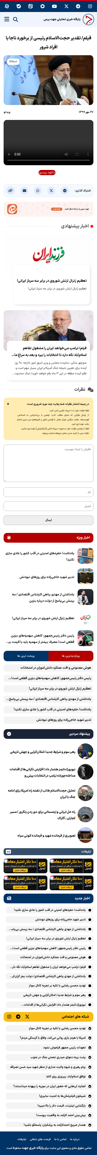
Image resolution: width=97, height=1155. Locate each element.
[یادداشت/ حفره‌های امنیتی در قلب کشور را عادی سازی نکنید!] (85, 557)
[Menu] (7, 19)
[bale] (19, 6)
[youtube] (54, 6)
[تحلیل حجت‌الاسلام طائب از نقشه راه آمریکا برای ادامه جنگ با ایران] (85, 794)
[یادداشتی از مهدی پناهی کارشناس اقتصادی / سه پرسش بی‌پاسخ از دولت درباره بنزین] (85, 598)
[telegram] (78, 6)
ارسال (48, 520)
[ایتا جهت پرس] (48, 210)
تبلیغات (21, 1139)
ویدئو (7, 112)
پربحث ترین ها (26, 656)
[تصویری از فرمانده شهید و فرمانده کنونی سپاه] (85, 836)
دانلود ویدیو (47, 172)
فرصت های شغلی (40, 1139)
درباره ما (75, 1139)
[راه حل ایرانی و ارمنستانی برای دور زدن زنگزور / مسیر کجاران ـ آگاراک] (85, 815)
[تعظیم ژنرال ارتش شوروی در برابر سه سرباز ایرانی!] (85, 618)
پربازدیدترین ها (71, 656)
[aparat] (7, 6)
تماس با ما (60, 1139)
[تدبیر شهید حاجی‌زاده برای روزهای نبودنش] (85, 577)
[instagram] (90, 6)
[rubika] (42, 6)
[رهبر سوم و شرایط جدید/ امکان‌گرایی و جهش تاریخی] (85, 752)
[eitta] (31, 6)
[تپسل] (52, 861)
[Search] (15, 20)
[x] (66, 6)
